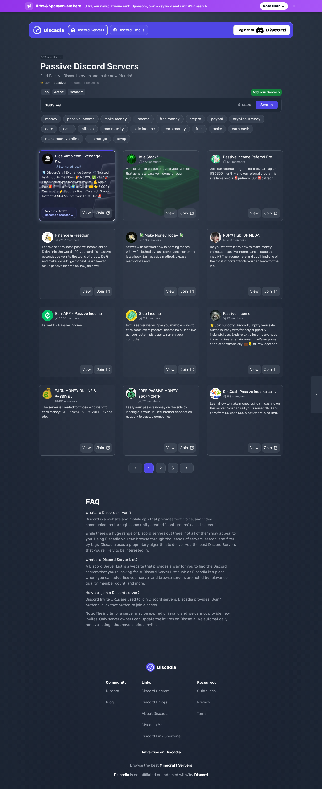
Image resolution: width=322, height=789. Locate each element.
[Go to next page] (187, 468)
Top (46, 92)
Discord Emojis (155, 702)
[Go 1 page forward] (315, 394)
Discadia (121, 775)
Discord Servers (155, 691)
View (86, 212)
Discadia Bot (153, 725)
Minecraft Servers (176, 765)
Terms (202, 713)
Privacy (203, 702)
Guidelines (206, 691)
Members (76, 92)
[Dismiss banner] (294, 6)
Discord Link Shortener (162, 736)
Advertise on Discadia (161, 752)
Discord (112, 691)
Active (59, 92)
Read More (274, 6)
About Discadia (155, 713)
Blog (110, 702)
